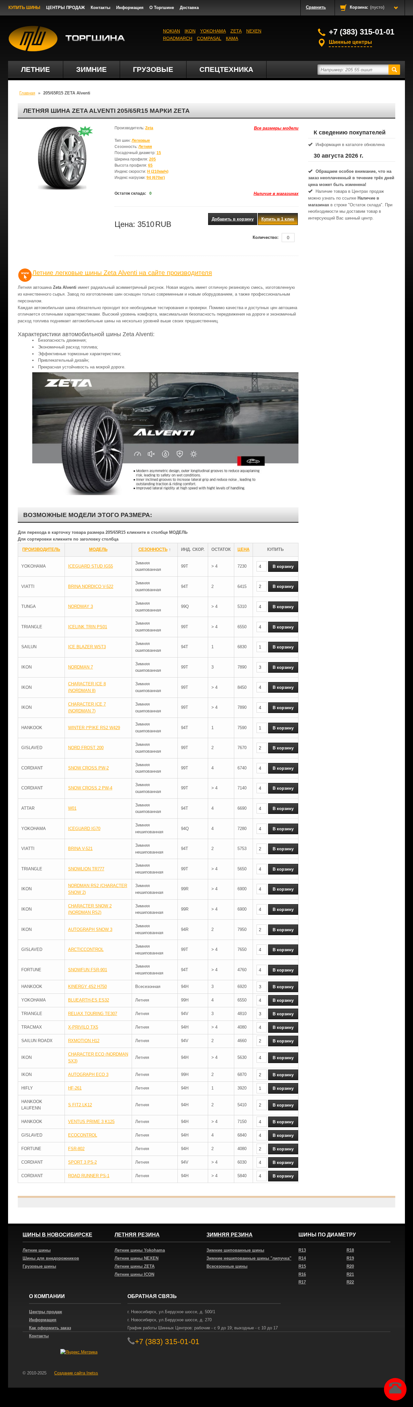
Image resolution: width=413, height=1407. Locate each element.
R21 (350, 1274)
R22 (350, 1282)
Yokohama (213, 31)
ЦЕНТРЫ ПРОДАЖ (65, 7)
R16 (302, 1274)
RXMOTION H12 (83, 1040)
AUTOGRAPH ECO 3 (88, 1074)
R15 (302, 1266)
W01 (72, 808)
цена (243, 549)
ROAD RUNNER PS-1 (88, 1175)
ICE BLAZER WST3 (87, 646)
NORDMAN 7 (80, 667)
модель (98, 549)
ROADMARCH (177, 38)
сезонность (152, 549)
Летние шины (37, 1250)
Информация (130, 7)
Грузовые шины (39, 1266)
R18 (350, 1250)
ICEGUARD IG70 (84, 828)
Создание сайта (76, 1373)
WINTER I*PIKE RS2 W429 (94, 727)
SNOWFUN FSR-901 (87, 969)
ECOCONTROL (82, 1135)
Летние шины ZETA (135, 1266)
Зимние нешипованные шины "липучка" (248, 1258)
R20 (350, 1266)
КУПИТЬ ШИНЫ (24, 7)
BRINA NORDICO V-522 (90, 586)
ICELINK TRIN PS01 (87, 626)
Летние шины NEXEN (136, 1258)
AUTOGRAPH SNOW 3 (90, 929)
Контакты (100, 7)
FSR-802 (76, 1148)
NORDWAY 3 (80, 606)
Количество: (265, 237)
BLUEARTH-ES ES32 (88, 1000)
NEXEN (253, 31)
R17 (302, 1282)
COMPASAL (209, 38)
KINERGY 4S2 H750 (87, 986)
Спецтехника (226, 69)
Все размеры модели (276, 128)
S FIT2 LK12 (80, 1104)
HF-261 (75, 1088)
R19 (350, 1258)
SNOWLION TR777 (86, 868)
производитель (41, 549)
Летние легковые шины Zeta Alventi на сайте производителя (122, 272)
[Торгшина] (67, 39)
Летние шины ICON (134, 1274)
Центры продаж (45, 1311)
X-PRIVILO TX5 (83, 1027)
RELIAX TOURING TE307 (92, 1013)
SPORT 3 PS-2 (82, 1162)
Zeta (236, 31)
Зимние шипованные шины (235, 1250)
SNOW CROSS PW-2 (88, 768)
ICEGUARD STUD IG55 (90, 566)
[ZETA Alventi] (61, 157)
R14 (302, 1258)
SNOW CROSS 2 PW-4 (90, 788)
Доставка (189, 7)
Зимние (91, 69)
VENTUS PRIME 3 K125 (91, 1121)
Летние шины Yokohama (140, 1250)
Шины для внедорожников (51, 1258)
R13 (302, 1250)
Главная (27, 93)
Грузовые (153, 69)
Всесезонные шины (226, 1266)
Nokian (171, 31)
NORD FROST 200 (86, 747)
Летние (35, 69)
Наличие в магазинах (276, 193)
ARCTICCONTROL (86, 949)
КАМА (232, 38)
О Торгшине (161, 7)
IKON (190, 31)
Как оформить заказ (50, 1327)
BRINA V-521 (80, 848)
